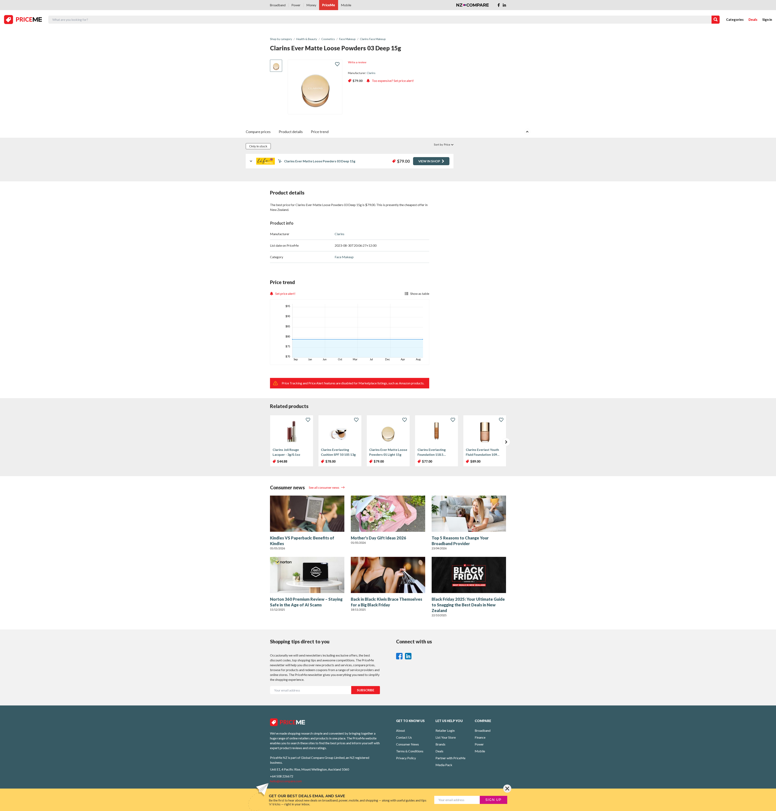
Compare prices (258, 131)
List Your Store (445, 737)
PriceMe (328, 5)
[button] (506, 442)
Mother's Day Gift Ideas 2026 (378, 537)
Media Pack (443, 765)
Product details (291, 131)
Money (311, 5)
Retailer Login (445, 730)
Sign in (767, 19)
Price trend (320, 131)
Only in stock (258, 146)
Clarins (371, 73)
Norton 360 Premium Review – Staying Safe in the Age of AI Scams (306, 602)
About (400, 730)
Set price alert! (285, 293)
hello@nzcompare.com (286, 781)
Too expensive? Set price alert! (393, 80)
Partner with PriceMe (450, 758)
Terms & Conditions (409, 751)
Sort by (442, 144)
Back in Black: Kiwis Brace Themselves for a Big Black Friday (386, 602)
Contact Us (404, 737)
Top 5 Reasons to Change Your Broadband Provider (460, 540)
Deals (753, 19)
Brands (440, 744)
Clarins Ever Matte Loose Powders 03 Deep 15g (319, 161)
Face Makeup (344, 257)
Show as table (419, 293)
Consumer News (407, 744)
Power (295, 5)
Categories (735, 19)
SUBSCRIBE (365, 690)
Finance (480, 737)
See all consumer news (324, 487)
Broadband (278, 5)
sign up (493, 800)
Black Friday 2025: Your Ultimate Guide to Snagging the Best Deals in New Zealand (468, 605)
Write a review (357, 62)
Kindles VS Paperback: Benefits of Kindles (302, 540)
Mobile (346, 5)
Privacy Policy (406, 758)
